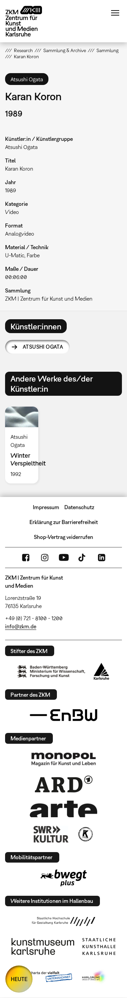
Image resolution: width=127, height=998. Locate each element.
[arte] (64, 809)
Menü (115, 12)
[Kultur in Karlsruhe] (85, 834)
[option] (24, 445)
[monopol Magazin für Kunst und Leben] (64, 759)
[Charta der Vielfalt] (45, 977)
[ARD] (63, 784)
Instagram (44, 557)
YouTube (63, 557)
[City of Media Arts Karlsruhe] (94, 977)
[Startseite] (28, 21)
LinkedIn (101, 557)
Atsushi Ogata (43, 347)
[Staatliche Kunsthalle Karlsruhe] (98, 946)
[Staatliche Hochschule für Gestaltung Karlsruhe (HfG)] (64, 921)
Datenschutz (79, 507)
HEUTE (19, 979)
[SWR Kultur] (51, 834)
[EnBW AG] (64, 715)
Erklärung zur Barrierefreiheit (63, 522)
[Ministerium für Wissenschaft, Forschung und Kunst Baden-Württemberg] (51, 671)
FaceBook (26, 557)
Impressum (46, 507)
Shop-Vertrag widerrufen (63, 537)
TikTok (82, 557)
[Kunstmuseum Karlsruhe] (43, 946)
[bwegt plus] (64, 877)
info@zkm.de (20, 626)
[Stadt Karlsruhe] (101, 671)
